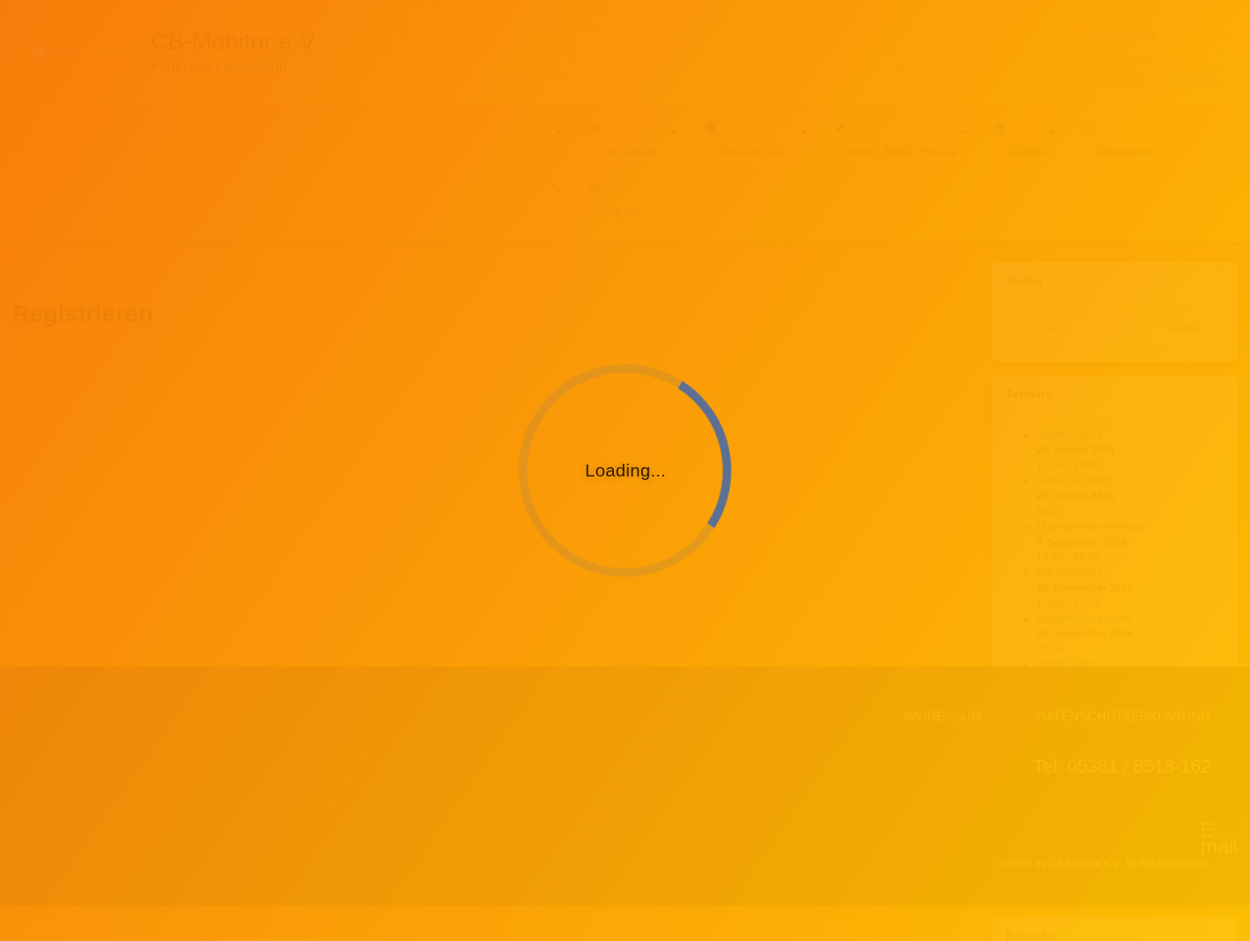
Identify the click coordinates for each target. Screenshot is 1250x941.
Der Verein (629, 151)
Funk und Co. (752, 151)
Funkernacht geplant (1084, 618)
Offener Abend (1070, 435)
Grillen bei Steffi (1073, 481)
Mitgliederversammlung (1091, 527)
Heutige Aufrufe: (1152, 73)
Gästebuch (1124, 151)
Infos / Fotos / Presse (903, 151)
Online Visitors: (1149, 61)
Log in (619, 211)
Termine (1027, 151)
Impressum (943, 716)
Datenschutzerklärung (1124, 716)
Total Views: (1140, 85)
